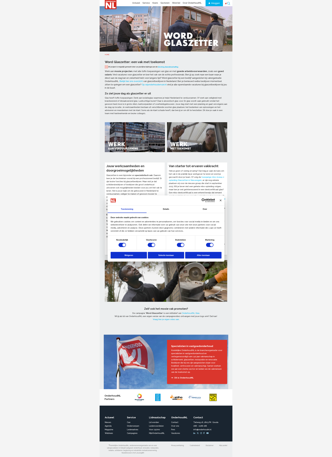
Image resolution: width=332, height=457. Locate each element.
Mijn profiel (223, 445)
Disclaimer (209, 445)
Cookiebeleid (195, 445)
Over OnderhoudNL (192, 3)
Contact (174, 422)
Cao (128, 422)
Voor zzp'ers (154, 430)
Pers (173, 430)
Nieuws (108, 422)
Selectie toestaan (166, 255)
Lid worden (154, 422)
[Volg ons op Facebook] (204, 433)
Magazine (109, 430)
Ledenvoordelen (156, 426)
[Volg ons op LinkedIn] (194, 433)
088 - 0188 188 (200, 426)
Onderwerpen (133, 426)
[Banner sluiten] (221, 200)
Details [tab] (166, 209)
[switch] (151, 245)
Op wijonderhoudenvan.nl (154, 84)
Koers (155, 3)
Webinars (109, 433)
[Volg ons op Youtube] (207, 433)
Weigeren (129, 255)
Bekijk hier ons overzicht (131, 81)
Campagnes (132, 433)
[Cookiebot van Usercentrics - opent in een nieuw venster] (203, 200)
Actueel (136, 3)
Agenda (108, 426)
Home (107, 55)
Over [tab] (205, 209)
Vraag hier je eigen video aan (166, 319)
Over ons (175, 426)
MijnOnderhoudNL (157, 433)
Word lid (176, 3)
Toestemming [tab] (127, 209)
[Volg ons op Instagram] (201, 433)
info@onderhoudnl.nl (202, 430)
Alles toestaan (203, 255)
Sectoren (165, 3)
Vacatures (175, 433)
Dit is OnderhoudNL (184, 378)
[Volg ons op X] (198, 433)
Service (146, 3)
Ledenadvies (132, 430)
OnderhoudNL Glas (190, 313)
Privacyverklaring (177, 445)
